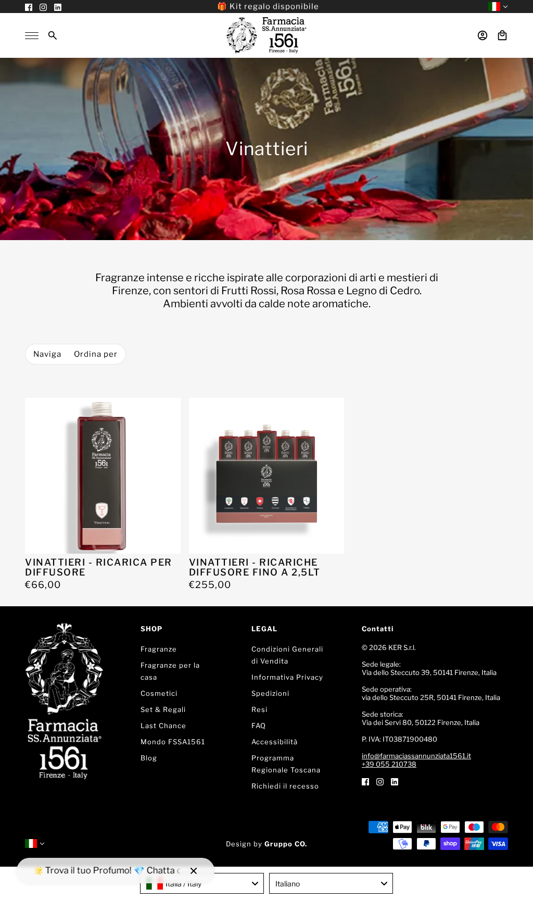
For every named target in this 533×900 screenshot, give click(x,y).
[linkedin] (394, 781)
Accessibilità (274, 742)
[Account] (482, 35)
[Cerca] (52, 35)
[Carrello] (502, 35)
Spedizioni (270, 693)
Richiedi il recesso (285, 786)
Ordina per (96, 354)
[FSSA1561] (266, 35)
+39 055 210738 (389, 764)
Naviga (47, 354)
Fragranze (159, 649)
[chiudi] (193, 871)
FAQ (258, 725)
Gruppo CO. (285, 844)
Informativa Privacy (287, 677)
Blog (149, 758)
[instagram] (380, 781)
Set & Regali (163, 709)
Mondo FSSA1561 (173, 742)
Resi (259, 709)
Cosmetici (159, 693)
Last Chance (163, 725)
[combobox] (202, 883)
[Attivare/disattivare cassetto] (32, 35)
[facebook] (365, 781)
